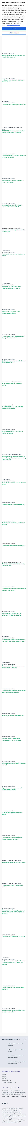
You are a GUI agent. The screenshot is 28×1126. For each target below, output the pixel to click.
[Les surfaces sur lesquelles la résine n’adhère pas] (14, 242)
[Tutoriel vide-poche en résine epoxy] (14, 513)
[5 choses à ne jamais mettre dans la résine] (14, 270)
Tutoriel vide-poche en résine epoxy (13, 504)
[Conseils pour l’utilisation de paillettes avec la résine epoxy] (14, 751)
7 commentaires (6, 250)
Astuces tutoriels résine (8, 53)
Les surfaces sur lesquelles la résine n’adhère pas (16, 1056)
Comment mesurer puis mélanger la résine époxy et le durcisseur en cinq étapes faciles (14, 457)
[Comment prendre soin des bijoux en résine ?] (14, 776)
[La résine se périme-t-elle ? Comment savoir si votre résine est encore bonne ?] (14, 976)
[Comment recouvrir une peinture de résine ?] (14, 535)
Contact (4, 1076)
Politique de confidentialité (13, 25)
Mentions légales (6, 1080)
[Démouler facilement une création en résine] (14, 494)
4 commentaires (6, 479)
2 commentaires (6, 662)
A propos (4, 1078)
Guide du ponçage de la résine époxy (14, 862)
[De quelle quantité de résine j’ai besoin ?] (14, 395)
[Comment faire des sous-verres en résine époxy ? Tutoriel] (14, 679)
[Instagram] (2, 1103)
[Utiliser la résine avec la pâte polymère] (4, 1045)
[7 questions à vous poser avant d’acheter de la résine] (14, 801)
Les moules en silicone (7, 127)
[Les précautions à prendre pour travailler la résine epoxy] (14, 43)
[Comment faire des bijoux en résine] (14, 947)
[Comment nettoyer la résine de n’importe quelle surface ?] (14, 850)
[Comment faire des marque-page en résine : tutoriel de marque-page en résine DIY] (14, 924)
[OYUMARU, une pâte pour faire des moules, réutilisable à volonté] (14, 144)
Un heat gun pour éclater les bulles (13, 715)
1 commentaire (5, 101)
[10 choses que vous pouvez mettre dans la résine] (14, 92)
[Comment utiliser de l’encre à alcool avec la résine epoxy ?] (14, 68)
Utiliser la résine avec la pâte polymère (16, 1044)
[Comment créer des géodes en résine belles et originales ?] (14, 601)
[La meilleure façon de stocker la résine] (14, 825)
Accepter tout (14, 28)
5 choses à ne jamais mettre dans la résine (17, 1050)
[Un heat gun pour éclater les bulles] (14, 726)
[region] (14, 18)
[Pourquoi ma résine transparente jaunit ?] (14, 898)
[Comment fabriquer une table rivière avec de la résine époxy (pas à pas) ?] (14, 652)
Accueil (4, 1074)
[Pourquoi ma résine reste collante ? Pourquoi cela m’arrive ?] (14, 349)
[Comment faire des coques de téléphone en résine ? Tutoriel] (14, 626)
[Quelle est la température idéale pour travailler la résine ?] (14, 373)
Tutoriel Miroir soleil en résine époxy (13, 545)
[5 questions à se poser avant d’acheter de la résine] (14, 324)
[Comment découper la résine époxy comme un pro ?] (14, 577)
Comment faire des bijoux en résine (13, 936)
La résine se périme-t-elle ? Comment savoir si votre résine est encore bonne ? (14, 962)
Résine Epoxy (5, 228)
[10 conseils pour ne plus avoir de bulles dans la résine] (14, 419)
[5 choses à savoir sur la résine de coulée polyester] (14, 444)
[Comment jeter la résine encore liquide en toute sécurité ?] (14, 218)
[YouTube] (5, 1103)
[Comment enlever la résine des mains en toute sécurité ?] (14, 168)
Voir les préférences (14, 32)
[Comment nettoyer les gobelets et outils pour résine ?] (14, 193)
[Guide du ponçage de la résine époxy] (14, 873)
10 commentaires (6, 283)
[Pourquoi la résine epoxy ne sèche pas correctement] (4, 1063)
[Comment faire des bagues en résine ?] (14, 117)
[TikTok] (7, 1103)
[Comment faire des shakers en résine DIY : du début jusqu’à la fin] (14, 703)
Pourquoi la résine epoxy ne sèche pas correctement (17, 1062)
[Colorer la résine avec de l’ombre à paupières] (14, 999)
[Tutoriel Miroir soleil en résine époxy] (14, 554)
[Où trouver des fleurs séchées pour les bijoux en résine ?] (14, 1023)
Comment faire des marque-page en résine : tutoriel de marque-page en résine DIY (13, 911)
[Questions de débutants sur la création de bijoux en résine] (14, 299)
